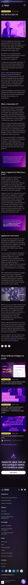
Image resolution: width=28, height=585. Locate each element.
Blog (2, 544)
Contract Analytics (6, 500)
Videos (3, 550)
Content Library (5, 547)
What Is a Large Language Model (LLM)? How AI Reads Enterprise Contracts (13, 383)
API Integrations (5, 514)
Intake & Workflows (6, 503)
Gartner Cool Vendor (6, 553)
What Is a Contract (6, 525)
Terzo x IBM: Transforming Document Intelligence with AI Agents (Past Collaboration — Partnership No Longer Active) (12, 409)
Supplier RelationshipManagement (7, 517)
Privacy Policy (4, 578)
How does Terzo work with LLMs (7, 533)
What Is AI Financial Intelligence (6, 529)
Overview (3, 511)
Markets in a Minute (6, 556)
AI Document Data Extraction (9, 497)
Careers (3, 566)
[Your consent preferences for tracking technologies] (2, 582)
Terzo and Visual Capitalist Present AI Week (12, 437)
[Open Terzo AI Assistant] (23, 581)
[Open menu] (24, 5)
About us (3, 563)
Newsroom (4, 541)
